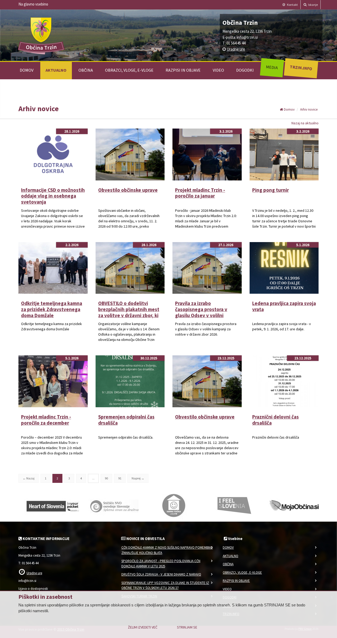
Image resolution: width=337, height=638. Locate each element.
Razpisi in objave (183, 70)
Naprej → (138, 478)
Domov (26, 70)
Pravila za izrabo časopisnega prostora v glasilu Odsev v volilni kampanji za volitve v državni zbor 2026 (201, 315)
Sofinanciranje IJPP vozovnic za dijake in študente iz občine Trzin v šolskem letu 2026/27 (165, 585)
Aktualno (56, 70)
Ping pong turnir (270, 190)
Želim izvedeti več (142, 627)
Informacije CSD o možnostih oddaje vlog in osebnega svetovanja (53, 196)
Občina (85, 70)
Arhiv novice (309, 109)
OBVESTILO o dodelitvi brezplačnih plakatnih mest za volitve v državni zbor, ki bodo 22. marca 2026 (128, 312)
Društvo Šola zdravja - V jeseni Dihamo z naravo (161, 574)
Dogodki (245, 70)
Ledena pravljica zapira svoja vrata (284, 306)
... (93, 478)
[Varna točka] (174, 505)
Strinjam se (187, 627)
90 (106, 478)
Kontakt (292, 5)
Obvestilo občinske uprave (128, 190)
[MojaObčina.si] (295, 505)
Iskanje (313, 5)
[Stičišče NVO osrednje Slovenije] (113, 505)
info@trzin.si (247, 37)
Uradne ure (236, 49)
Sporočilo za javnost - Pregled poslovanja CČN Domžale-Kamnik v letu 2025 (160, 563)
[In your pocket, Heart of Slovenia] (53, 505)
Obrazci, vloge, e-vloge (129, 70)
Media (272, 67)
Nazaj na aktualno (305, 123)
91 (119, 478)
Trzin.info (301, 67)
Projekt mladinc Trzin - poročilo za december (46, 420)
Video (218, 70)
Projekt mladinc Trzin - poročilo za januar (200, 193)
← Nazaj (28, 478)
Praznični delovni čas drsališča (275, 420)
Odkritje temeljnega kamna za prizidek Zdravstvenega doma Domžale (51, 309)
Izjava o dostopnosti (33, 588)
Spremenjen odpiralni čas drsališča (126, 420)
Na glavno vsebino (33, 4)
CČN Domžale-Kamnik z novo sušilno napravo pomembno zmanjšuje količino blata (167, 550)
